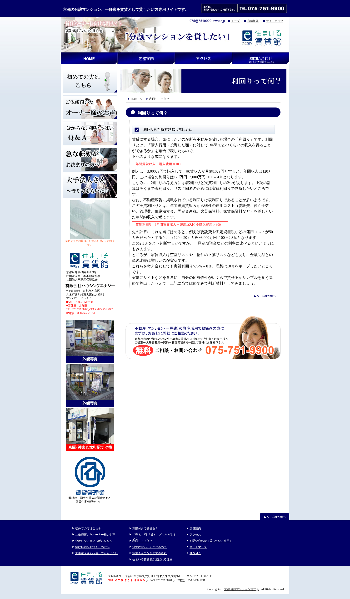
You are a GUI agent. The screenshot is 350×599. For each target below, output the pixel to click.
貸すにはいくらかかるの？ (149, 547)
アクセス (203, 58)
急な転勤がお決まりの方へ (92, 547)
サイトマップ (274, 21)
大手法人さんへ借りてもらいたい (96, 553)
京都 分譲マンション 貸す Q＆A (90, 133)
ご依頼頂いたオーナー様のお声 (95, 534)
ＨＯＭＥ (195, 553)
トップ (235, 21)
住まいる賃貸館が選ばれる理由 (152, 559)
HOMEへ (136, 99)
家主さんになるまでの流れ (149, 553)
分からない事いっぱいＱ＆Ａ (93, 541)
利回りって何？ (142, 541)
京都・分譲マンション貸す (89, 58)
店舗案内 (195, 528)
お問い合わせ (260, 58)
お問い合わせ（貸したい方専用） (211, 541)
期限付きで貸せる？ (145, 528)
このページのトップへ (274, 516)
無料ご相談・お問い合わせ (203, 337)
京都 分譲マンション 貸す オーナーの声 (90, 107)
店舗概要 (253, 21)
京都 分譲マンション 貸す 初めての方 (90, 81)
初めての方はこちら (88, 528)
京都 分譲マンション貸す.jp (241, 589)
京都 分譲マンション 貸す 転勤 (90, 160)
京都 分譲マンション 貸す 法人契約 (90, 186)
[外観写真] (90, 362)
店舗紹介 (146, 58)
